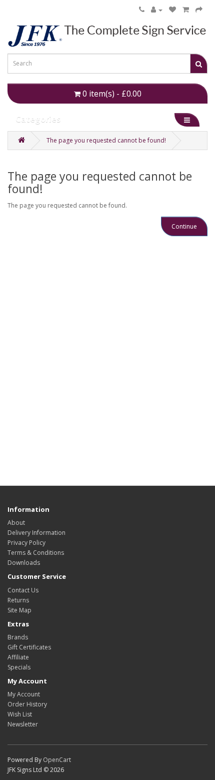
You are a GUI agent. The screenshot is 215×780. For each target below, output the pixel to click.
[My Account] (156, 10)
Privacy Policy (27, 542)
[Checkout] (199, 10)
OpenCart (57, 759)
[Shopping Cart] (185, 10)
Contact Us (23, 590)
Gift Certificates (29, 647)
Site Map (20, 610)
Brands (18, 637)
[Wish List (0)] (172, 10)
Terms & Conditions (36, 552)
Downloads (24, 562)
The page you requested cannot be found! (106, 140)
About (16, 522)
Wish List (20, 714)
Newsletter (23, 724)
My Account (24, 694)
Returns (18, 600)
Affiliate (18, 657)
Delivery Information (37, 532)
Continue (184, 226)
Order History (27, 704)
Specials (19, 667)
